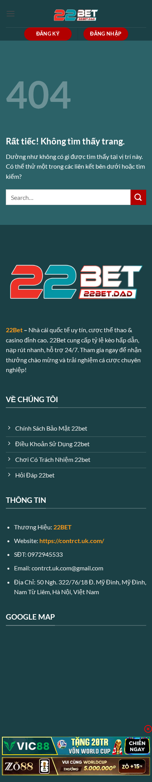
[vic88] (76, 746)
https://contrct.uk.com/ (71, 540)
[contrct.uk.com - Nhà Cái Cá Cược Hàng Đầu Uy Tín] (76, 13)
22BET (62, 527)
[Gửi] (138, 197)
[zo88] (76, 766)
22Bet (14, 329)
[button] (10, 13)
